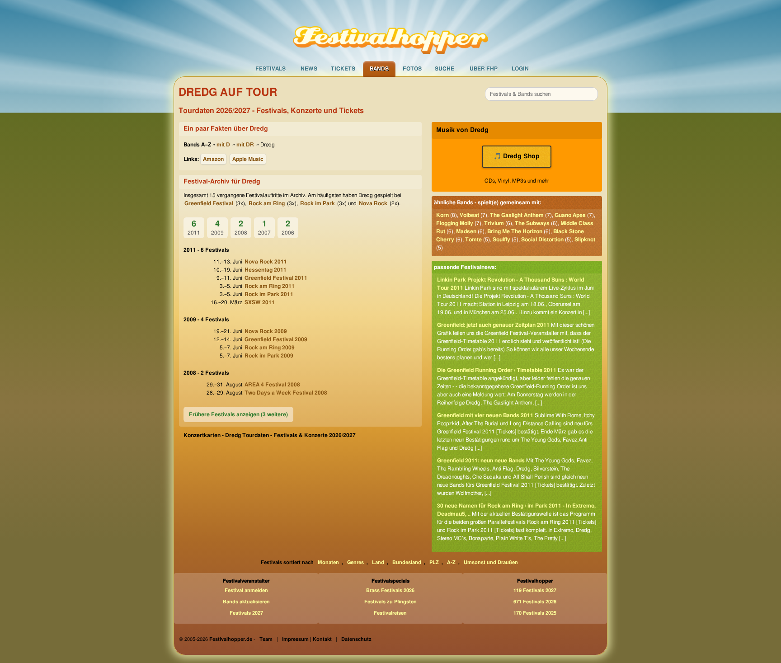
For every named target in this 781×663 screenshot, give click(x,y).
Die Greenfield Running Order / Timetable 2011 (496, 370)
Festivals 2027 (246, 613)
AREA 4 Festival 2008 (272, 384)
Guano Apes (570, 215)
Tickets (343, 68)
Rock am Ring (267, 203)
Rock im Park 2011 (269, 294)
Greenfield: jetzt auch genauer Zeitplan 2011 (493, 325)
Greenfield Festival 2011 (276, 278)
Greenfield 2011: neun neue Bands (481, 460)
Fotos (412, 68)
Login (520, 68)
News (309, 68)
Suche (444, 68)
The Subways (532, 223)
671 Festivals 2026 (534, 601)
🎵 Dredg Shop (517, 156)
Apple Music (247, 159)
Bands (379, 68)
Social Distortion (542, 239)
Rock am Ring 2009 (270, 347)
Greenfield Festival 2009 (276, 339)
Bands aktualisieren (246, 601)
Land (378, 562)
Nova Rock (373, 203)
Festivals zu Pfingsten (390, 601)
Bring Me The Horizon (514, 231)
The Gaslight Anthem (517, 215)
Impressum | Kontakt (307, 639)
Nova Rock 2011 (266, 261)
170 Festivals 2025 (534, 613)
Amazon (213, 159)
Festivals (270, 68)
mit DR (245, 144)
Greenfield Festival (208, 203)
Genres (355, 562)
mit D (223, 144)
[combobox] (541, 94)
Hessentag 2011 (266, 270)
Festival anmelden (246, 590)
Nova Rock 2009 (266, 331)
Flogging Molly (454, 223)
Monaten (328, 562)
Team (266, 639)
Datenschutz (356, 639)
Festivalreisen (390, 613)
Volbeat (469, 215)
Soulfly (501, 239)
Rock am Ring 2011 (270, 286)
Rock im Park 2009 (269, 355)
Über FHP (484, 68)
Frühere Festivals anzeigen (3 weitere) (238, 414)
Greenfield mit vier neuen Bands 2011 (485, 415)
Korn (442, 215)
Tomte (473, 239)
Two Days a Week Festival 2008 (286, 392)
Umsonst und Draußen (491, 562)
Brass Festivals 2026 (390, 590)
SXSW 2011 (260, 302)
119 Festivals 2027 (534, 590)
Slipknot (584, 239)
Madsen (466, 231)
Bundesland (406, 562)
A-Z (451, 562)
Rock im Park (317, 203)
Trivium (494, 223)
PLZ (434, 562)
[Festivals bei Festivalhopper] (390, 30)
